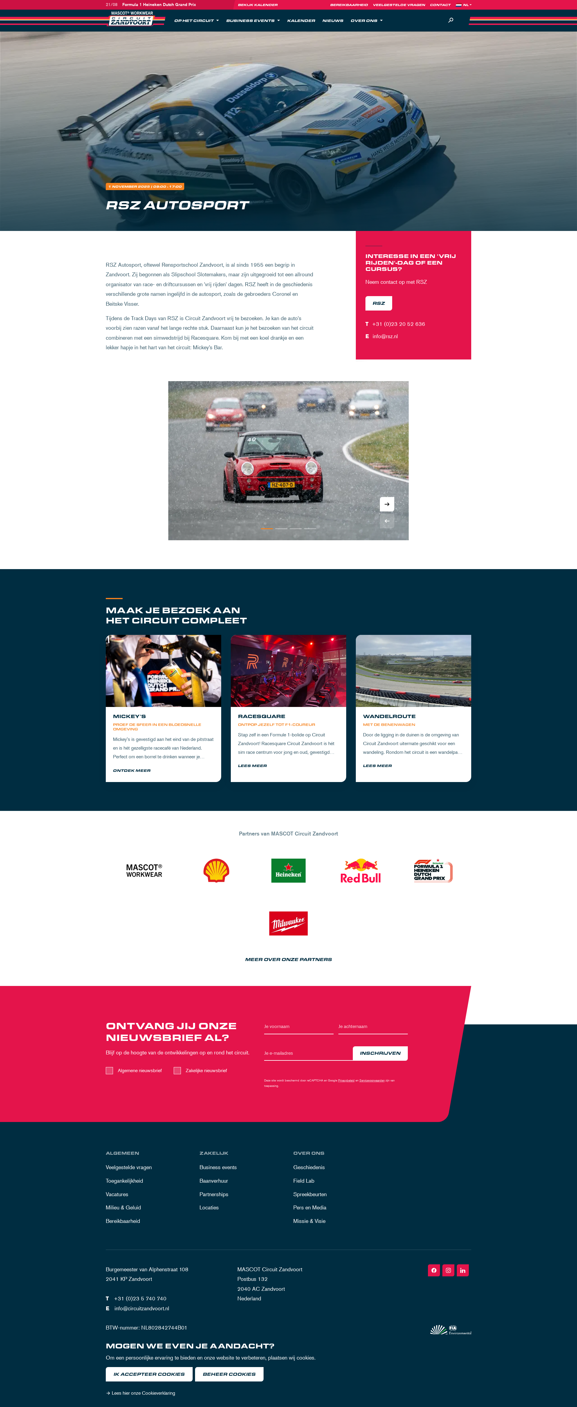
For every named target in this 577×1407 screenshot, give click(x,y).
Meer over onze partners (288, 959)
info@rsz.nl (385, 336)
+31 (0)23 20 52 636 (398, 323)
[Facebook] (434, 1270)
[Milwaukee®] (288, 923)
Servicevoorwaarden (372, 1080)
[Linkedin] (463, 1270)
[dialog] (288, 1370)
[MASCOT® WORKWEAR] (144, 870)
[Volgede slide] (387, 504)
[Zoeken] (451, 20)
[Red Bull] (360, 870)
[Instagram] (448, 1270)
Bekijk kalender (258, 5)
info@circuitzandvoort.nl (141, 1308)
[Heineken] (288, 870)
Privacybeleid (346, 1080)
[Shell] (216, 870)
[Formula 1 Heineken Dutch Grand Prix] (432, 870)
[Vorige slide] (387, 521)
